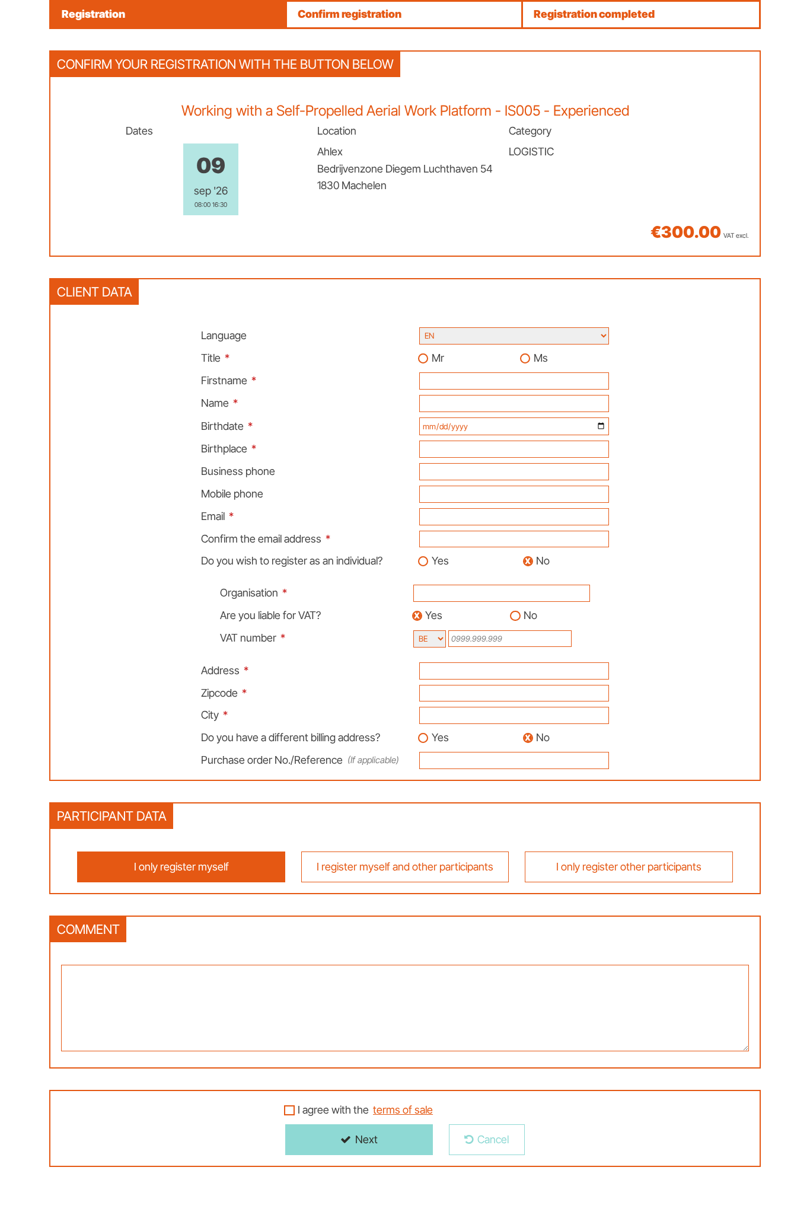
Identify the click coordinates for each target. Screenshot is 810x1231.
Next (366, 1139)
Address (220, 670)
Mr (438, 358)
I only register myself (181, 866)
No (543, 560)
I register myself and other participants (405, 866)
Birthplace (224, 448)
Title (211, 358)
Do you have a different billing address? (290, 737)
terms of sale (403, 1110)
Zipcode (219, 693)
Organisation (249, 592)
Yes (440, 560)
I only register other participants (628, 866)
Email (213, 516)
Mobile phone (232, 493)
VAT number (248, 638)
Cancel (493, 1139)
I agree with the (365, 1110)
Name (215, 403)
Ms (541, 358)
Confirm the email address (261, 538)
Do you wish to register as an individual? (291, 560)
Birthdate (222, 426)
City (210, 715)
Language (224, 335)
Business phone (238, 471)
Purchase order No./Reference (300, 760)
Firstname (224, 380)
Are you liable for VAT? (270, 615)
